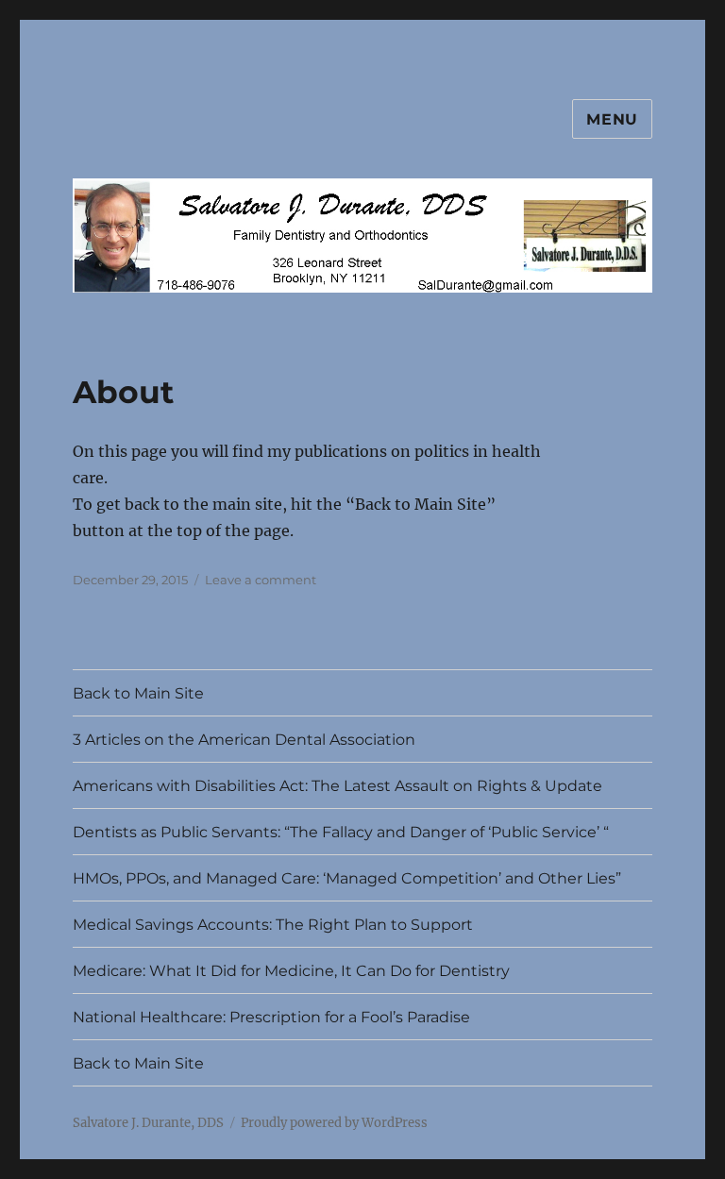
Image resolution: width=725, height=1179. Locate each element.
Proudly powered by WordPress (334, 1123)
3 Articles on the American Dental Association (244, 740)
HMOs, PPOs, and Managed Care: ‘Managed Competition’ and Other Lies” (347, 878)
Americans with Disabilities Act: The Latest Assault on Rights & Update (337, 786)
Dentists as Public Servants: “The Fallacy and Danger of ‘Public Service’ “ (341, 832)
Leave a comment (260, 579)
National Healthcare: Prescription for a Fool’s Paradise (271, 1017)
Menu (612, 119)
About (123, 392)
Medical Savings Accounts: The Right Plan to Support (273, 925)
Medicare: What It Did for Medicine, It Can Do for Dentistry (291, 971)
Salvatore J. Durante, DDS (148, 1123)
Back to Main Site (138, 693)
